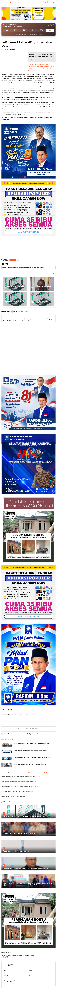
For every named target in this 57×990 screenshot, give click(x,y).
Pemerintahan (10, 39)
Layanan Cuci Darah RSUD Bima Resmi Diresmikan (19, 834)
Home (2, 39)
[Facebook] (4, 981)
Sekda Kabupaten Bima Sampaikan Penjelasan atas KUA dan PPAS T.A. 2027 (27, 868)
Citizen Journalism (8, 972)
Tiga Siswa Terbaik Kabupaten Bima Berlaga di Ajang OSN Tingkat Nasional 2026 (33, 757)
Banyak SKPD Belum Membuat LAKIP (39, 64)
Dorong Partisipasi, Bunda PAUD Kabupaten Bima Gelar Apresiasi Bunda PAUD (32, 743)
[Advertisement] (12, 61)
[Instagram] (14, 981)
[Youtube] (47, 2)
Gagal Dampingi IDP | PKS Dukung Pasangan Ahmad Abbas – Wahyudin (26, 816)
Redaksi (30, 970)
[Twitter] (45, 2)
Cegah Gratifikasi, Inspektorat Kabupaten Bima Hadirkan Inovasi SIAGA (30, 750)
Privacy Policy (31, 972)
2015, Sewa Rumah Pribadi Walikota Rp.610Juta (41, 66)
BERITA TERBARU (8, 739)
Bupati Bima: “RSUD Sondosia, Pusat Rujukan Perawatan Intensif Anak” (31, 764)
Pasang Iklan (6, 975)
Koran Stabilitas (16, 2)
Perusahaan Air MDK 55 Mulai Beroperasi (16, 851)
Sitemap (30, 975)
